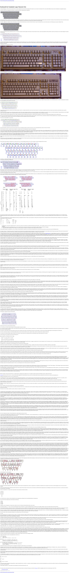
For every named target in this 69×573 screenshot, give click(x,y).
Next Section (8, 0)
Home (11, 0)
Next (1, 0)
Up (2, 0)
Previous (5, 0)
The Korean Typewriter (5, 569)
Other (13, 0)
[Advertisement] (14, 3)
